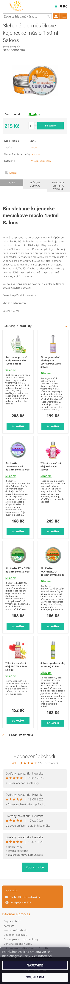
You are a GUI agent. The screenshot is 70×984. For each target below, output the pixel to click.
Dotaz (13, 172)
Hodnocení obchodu (35, 756)
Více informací (42, 956)
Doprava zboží (12, 921)
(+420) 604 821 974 (20, 902)
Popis (11, 182)
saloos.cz (35, 154)
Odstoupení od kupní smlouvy (21, 939)
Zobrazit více (35, 867)
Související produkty (18, 326)
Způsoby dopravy (35, 184)
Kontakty (9, 925)
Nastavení (35, 965)
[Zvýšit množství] (35, 124)
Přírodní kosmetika (40, 160)
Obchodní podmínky (15, 934)
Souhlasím (35, 977)
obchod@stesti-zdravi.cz (25, 897)
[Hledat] (48, 16)
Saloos (34, 147)
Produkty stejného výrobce (58, 185)
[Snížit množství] (35, 127)
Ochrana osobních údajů (18, 943)
